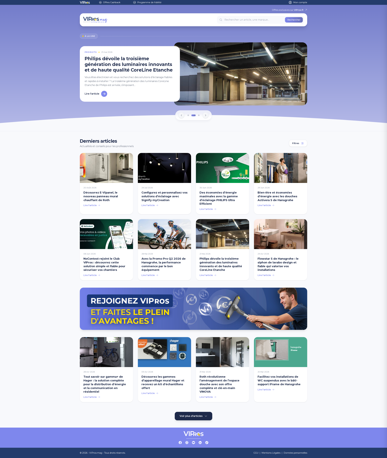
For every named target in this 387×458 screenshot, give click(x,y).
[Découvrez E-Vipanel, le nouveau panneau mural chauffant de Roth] (106, 183)
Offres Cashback (111, 2)
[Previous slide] (181, 115)
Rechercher (293, 19)
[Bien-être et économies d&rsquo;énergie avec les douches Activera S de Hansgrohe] (280, 183)
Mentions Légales (271, 453)
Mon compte (300, 2)
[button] (188, 115)
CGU (256, 453)
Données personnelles (295, 453)
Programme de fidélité (149, 2)
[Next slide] (206, 115)
